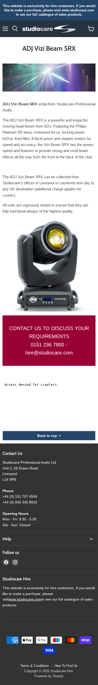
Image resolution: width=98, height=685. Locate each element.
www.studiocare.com (25, 599)
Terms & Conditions (34, 666)
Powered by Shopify (49, 676)
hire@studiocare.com (49, 352)
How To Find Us (66, 666)
